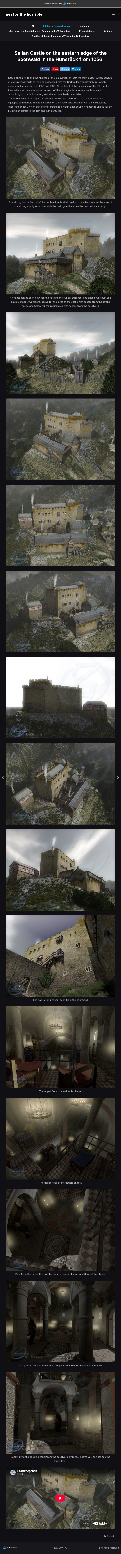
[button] (108, 1536)
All (33, 26)
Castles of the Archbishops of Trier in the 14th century (60, 36)
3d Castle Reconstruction (57, 26)
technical (84, 26)
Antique (107, 31)
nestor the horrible (24, 14)
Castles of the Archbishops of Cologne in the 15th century (39, 31)
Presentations (87, 31)
